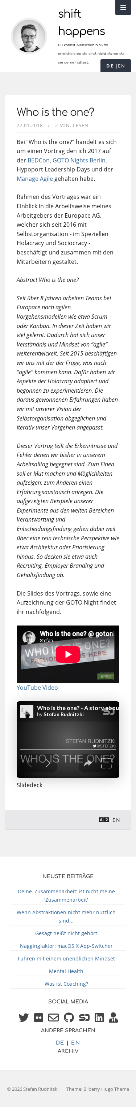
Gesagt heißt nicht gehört (66, 933)
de (110, 65)
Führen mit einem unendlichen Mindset (66, 958)
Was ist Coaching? (66, 983)
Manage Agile (35, 179)
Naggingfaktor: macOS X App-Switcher (66, 945)
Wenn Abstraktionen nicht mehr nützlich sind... (66, 916)
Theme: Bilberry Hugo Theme (97, 1089)
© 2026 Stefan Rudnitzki (32, 1089)
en (121, 65)
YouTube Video (37, 688)
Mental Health (66, 971)
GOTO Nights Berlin (79, 160)
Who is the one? (55, 112)
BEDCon (39, 160)
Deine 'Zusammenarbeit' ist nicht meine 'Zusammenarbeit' (66, 895)
